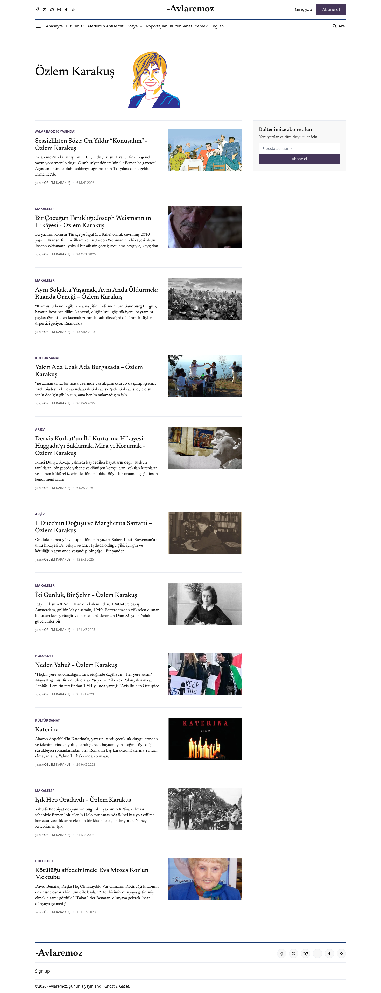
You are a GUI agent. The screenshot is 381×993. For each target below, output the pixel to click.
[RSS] (73, 9)
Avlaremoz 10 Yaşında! (55, 131)
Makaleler (44, 208)
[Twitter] (44, 9)
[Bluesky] (52, 9)
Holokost (44, 655)
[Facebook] (37, 9)
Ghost (109, 986)
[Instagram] (59, 9)
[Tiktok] (66, 9)
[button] (132, 26)
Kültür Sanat (47, 357)
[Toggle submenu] (141, 26)
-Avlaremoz (57, 986)
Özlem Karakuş (57, 182)
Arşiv (40, 429)
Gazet (124, 986)
